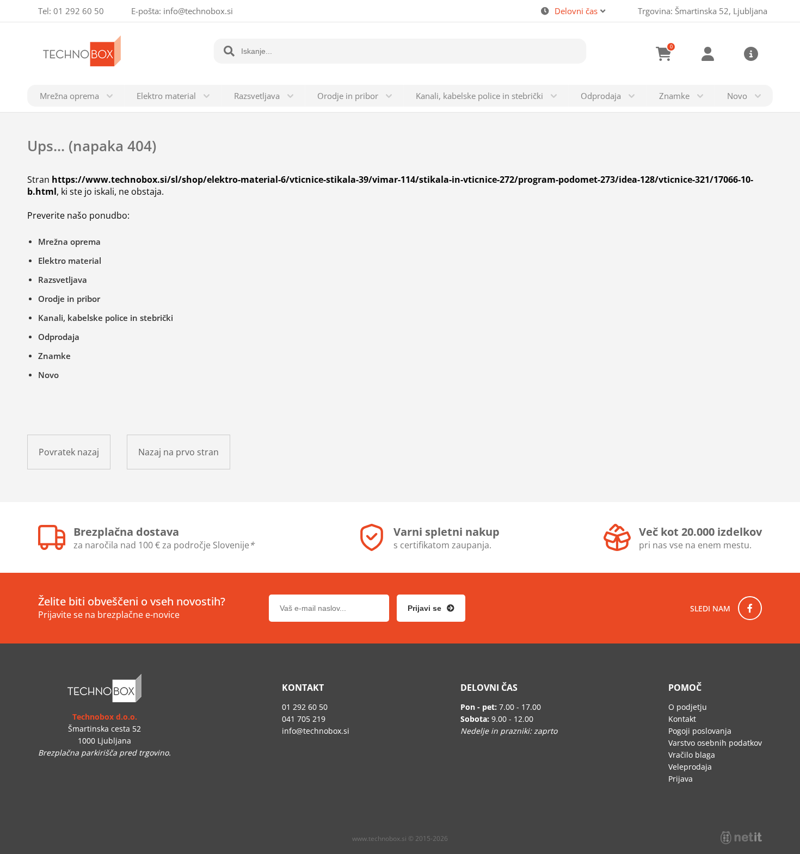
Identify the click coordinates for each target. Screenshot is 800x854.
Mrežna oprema (69, 95)
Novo (737, 95)
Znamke (674, 95)
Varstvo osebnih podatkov (715, 743)
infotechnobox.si (198, 10)
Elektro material (166, 95)
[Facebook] (750, 608)
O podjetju (687, 707)
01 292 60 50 (78, 10)
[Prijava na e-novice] (431, 608)
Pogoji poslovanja (699, 731)
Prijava (707, 54)
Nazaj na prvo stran (178, 452)
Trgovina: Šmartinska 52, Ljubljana (702, 10)
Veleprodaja (690, 767)
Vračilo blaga (691, 755)
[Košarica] (664, 54)
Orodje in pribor (347, 95)
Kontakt (682, 719)
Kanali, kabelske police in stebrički (479, 95)
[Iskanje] (229, 51)
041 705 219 (303, 719)
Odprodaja (601, 95)
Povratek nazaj (69, 452)
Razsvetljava (257, 95)
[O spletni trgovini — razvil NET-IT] (741, 837)
